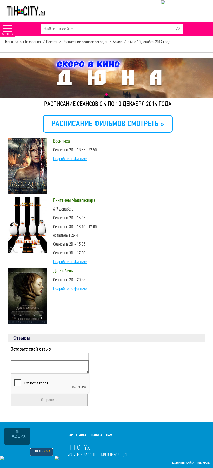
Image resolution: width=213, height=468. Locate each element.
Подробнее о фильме (70, 158)
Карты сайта (77, 435)
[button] (106, 94)
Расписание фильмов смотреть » (107, 123)
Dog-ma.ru (203, 463)
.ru (98, 450)
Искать (177, 29)
